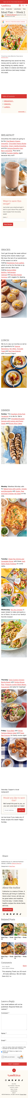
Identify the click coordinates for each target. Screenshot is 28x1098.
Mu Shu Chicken (17, 610)
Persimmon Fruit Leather (15, 263)
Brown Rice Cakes (15, 423)
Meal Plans (12, 866)
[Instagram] (4, 914)
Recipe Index (9, 8)
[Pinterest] (17, 914)
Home (2, 8)
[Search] (23, 5)
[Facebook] (10, 914)
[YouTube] (7, 914)
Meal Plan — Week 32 (20, 957)
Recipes (14, 1083)
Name (3, 1033)
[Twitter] (14, 914)
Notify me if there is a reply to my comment (12, 1051)
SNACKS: (7, 104)
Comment (5, 1013)
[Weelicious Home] (6, 5)
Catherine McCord (11, 15)
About (14, 1092)
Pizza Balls (10, 731)
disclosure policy (4, 57)
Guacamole (5, 687)
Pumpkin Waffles (13, 153)
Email (5, 217)
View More (21, 111)
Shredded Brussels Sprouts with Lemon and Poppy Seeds (12, 421)
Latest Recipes (17, 8)
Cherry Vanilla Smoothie (17, 146)
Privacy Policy (23, 1094)
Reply (25, 966)
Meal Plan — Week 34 (20, 938)
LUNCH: (7, 107)
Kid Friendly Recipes (14, 1085)
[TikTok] (20, 914)
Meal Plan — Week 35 (7, 938)
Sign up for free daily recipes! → (14, 1)
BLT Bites (13, 349)
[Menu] (26, 5)
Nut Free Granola (15, 351)
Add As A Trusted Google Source (15, 21)
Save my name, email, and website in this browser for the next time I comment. (14, 1047)
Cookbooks (14, 1091)
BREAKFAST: (9, 101)
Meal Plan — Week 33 (7, 957)
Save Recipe (8, 224)
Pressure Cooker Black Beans (15, 684)
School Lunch (14, 1087)
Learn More (7, 909)
